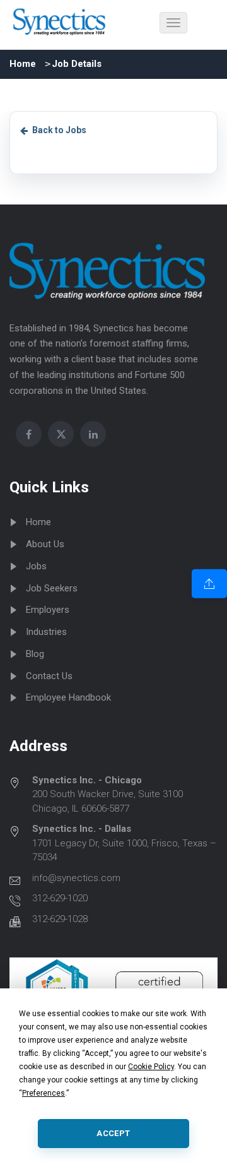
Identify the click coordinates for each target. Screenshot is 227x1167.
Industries (46, 631)
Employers (47, 609)
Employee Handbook (68, 697)
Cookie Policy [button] (151, 1066)
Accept (113, 1133)
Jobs (36, 566)
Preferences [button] (43, 1093)
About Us (45, 544)
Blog (35, 654)
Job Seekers (52, 588)
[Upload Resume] (209, 583)
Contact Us (49, 676)
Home (22, 63)
